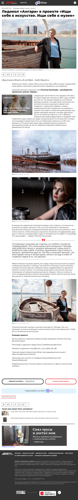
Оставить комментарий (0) (60, 381)
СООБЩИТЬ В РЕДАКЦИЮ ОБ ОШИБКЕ (46, 455)
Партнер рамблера (32, 492)
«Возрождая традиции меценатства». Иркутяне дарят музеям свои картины (34, 418)
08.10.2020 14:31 (6, 8)
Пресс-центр (69, 453)
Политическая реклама (55, 453)
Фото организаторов (22, 174)
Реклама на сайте (28, 453)
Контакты (18, 453)
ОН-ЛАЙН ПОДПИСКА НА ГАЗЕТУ (24, 455)
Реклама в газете (41, 453)
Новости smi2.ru (8, 447)
